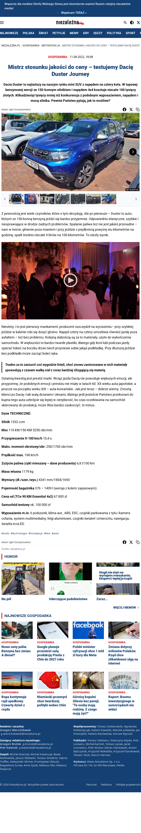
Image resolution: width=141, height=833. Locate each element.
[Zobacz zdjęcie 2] (31, 199)
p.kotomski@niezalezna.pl (35, 747)
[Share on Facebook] (124, 109)
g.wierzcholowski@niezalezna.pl (20, 733)
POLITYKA (114, 33)
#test (47, 533)
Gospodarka (31, 45)
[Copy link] (138, 109)
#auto (55, 533)
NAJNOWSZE (9, 33)
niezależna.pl (10, 45)
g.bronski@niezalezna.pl (38, 744)
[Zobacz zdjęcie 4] (62, 199)
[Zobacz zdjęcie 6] (93, 199)
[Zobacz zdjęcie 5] (78, 199)
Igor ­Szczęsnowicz (20, 109)
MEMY (74, 33)
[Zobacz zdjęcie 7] (109, 199)
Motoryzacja (51, 45)
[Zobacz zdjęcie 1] (16, 199)
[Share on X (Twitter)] (131, 109)
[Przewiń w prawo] (136, 199)
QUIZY (97, 33)
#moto (5, 533)
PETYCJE (59, 33)
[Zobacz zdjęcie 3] (47, 199)
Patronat (91, 784)
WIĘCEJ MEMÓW (124, 607)
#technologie (19, 533)
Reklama (106, 784)
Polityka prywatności (128, 784)
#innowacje (35, 533)
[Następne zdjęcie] (133, 151)
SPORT (130, 33)
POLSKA (28, 33)
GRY (86, 33)
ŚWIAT (43, 33)
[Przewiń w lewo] (5, 199)
